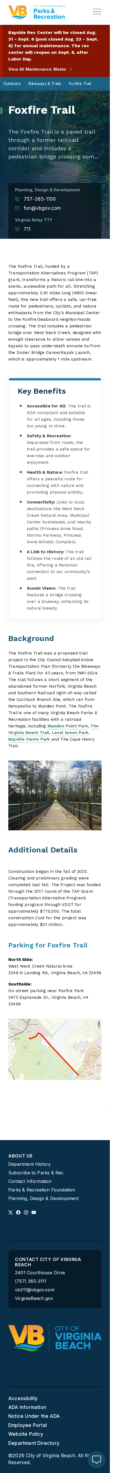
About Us (20, 1156)
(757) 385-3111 (30, 1281)
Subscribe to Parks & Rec (36, 1172)
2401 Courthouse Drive (40, 1272)
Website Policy (25, 1434)
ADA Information (27, 1407)
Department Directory (33, 1443)
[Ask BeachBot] (96, 1460)
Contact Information (30, 1181)
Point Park (76, 726)
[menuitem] (55, 1177)
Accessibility (23, 1398)
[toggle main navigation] (97, 11)
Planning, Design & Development (43, 1198)
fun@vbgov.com (42, 208)
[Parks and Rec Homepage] (37, 12)
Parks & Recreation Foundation (41, 1190)
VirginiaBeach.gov (34, 1298)
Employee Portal (27, 1425)
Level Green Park (70, 732)
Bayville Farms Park (29, 739)
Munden (56, 726)
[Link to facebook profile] (18, 1212)
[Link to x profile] (10, 1212)
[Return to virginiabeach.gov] (55, 1338)
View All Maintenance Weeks (37, 69)
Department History (29, 1164)
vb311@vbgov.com (35, 1289)
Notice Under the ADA (34, 1416)
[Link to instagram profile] (26, 1212)
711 (27, 229)
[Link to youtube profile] (34, 1212)
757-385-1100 (40, 199)
